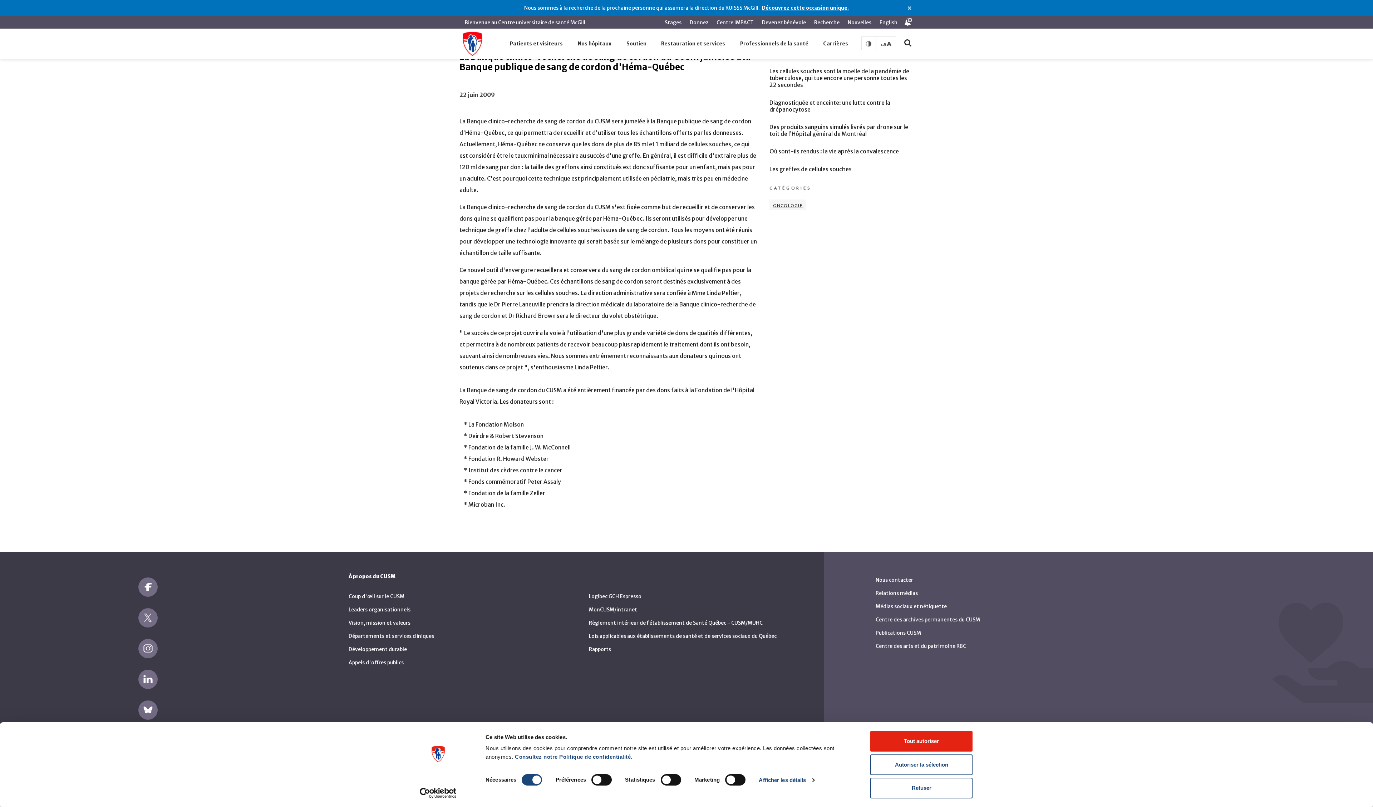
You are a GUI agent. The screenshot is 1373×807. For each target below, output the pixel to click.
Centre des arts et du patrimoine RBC (921, 646)
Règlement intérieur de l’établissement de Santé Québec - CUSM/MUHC (676, 623)
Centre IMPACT (735, 22)
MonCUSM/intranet (613, 609)
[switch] (601, 780)
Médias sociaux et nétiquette (911, 606)
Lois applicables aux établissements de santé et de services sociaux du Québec (683, 636)
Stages (673, 22)
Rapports (600, 649)
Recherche (827, 22)
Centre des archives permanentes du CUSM (928, 619)
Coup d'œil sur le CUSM (376, 596)
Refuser (921, 788)
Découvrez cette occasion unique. (805, 8)
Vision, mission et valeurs (379, 623)
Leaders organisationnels (379, 609)
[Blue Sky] (148, 710)
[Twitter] (148, 618)
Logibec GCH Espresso (615, 596)
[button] (537, 44)
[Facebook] (148, 587)
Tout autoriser (921, 741)
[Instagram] (148, 648)
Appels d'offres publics (376, 662)
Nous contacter (894, 580)
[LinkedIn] (148, 679)
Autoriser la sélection (921, 765)
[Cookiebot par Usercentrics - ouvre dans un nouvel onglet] (438, 793)
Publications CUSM (898, 633)
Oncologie (788, 205)
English (888, 22)
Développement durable (378, 649)
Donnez (699, 22)
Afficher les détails (782, 780)
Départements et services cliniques (391, 636)
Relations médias (897, 593)
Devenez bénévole (784, 22)
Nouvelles (859, 22)
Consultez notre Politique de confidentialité (573, 757)
